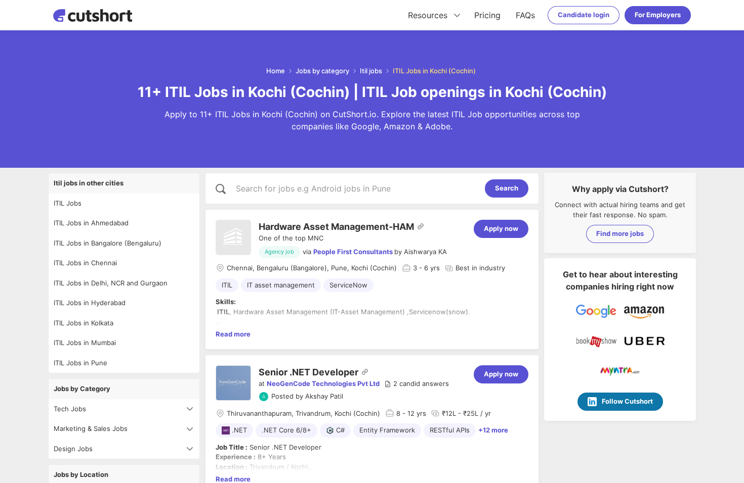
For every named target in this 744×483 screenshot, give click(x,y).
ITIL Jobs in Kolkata (83, 323)
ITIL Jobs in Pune (80, 363)
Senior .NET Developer (308, 372)
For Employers (658, 15)
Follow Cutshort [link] (627, 401)
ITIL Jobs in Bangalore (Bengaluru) (107, 243)
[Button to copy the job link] (421, 226)
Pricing (487, 15)
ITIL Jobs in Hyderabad (90, 303)
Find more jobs (620, 233)
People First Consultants (353, 252)
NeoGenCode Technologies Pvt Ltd (323, 383)
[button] (416, 384)
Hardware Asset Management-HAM (336, 226)
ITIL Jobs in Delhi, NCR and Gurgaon (111, 283)
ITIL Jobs (67, 203)
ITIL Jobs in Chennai (85, 263)
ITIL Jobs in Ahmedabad (91, 223)
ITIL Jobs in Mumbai (85, 343)
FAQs (525, 15)
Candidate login (583, 15)
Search (506, 188)
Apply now (501, 228)
